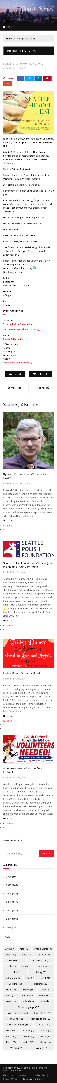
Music (45, 989)
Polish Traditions (40, 1018)
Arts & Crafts (43, 948)
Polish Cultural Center (15, 338)
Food (5, 314)
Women (16, 1047)
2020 (9, 927)
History (41, 972)
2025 (9, 885)
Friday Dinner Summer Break (22, 673)
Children (44, 954)
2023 (9, 901)
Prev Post (15, 387)
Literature (41, 983)
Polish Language (29, 1007)
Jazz (30, 977)
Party (27, 995)
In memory (13, 977)
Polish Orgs (42, 1012)
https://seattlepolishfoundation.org (21, 329)
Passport (45, 995)
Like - (16, 374)
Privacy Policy (10, 1079)
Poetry (11, 1001)
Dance (15, 960)
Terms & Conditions (33, 1079)
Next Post (41, 387)
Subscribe (40, 1075)
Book (11, 954)
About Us (8, 1075)
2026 (9, 876)
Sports (46, 1030)
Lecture (15, 983)
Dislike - (42, 374)
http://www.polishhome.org (17, 362)
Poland (28, 1001)
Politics (44, 1024)
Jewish (45, 977)
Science (28, 1030)
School (11, 1030)
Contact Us (24, 1075)
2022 (9, 910)
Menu (8, 26)
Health (15, 972)
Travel (45, 1036)
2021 (9, 918)
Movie (11, 989)
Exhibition (40, 960)
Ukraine (27, 1042)
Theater (28, 1036)
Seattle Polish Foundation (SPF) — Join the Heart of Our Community (27, 564)
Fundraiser (44, 966)
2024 (9, 893)
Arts (10, 948)
